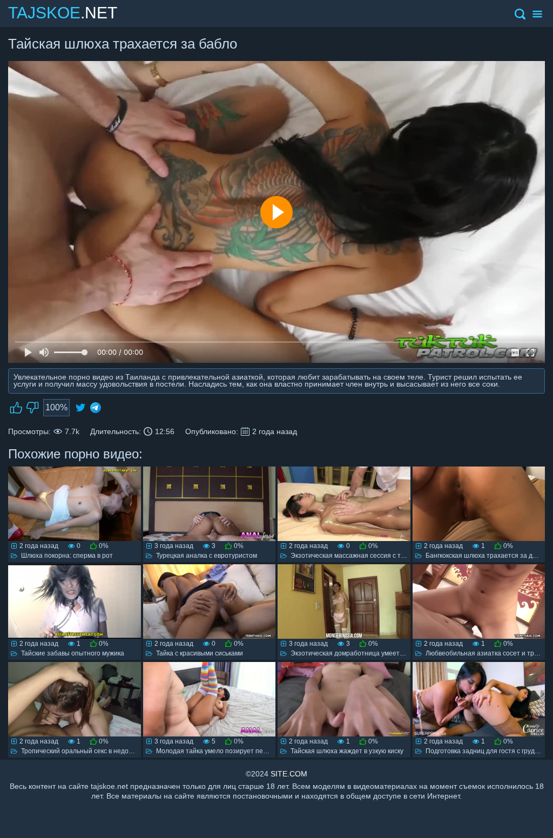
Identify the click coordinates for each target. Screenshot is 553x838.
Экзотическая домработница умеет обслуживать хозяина (379, 653)
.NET (62, 13)
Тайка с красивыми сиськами (199, 653)
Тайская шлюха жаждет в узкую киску (347, 751)
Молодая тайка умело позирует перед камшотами (233, 751)
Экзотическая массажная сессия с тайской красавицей (375, 555)
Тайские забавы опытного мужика (72, 653)
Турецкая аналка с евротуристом (206, 555)
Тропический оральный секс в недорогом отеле (93, 751)
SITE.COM (289, 773)
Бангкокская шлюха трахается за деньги (487, 555)
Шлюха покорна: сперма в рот (67, 555)
